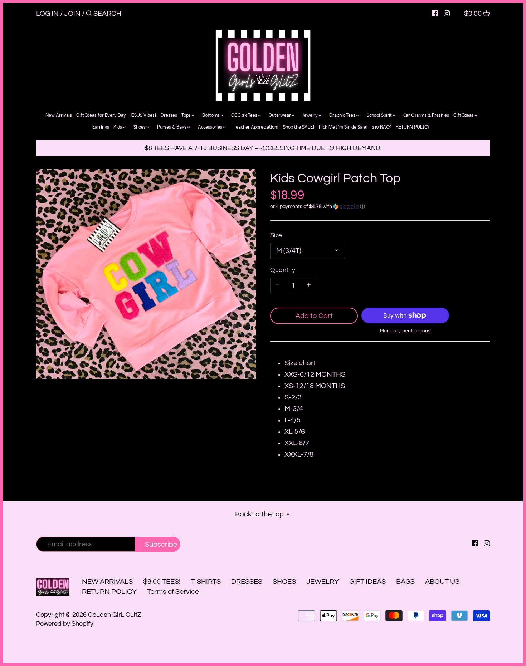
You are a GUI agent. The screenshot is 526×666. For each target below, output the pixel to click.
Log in (47, 13)
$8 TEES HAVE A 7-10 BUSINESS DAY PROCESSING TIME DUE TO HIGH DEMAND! (263, 148)
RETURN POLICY (109, 591)
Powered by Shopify (64, 623)
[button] (380, 206)
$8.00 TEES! (162, 581)
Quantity (282, 270)
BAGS (405, 581)
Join (72, 13)
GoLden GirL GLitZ (114, 614)
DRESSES (246, 581)
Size (276, 235)
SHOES (284, 581)
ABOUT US (442, 581)
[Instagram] (447, 13)
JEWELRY (322, 581)
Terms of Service (173, 591)
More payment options (405, 330)
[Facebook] (435, 13)
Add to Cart (314, 315)
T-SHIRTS (206, 581)
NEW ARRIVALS (107, 581)
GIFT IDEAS (367, 581)
